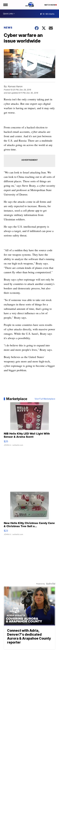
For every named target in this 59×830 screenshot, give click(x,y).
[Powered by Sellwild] (50, 584)
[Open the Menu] (5, 5)
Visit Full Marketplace (45, 399)
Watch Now (49, 5)
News (8, 27)
